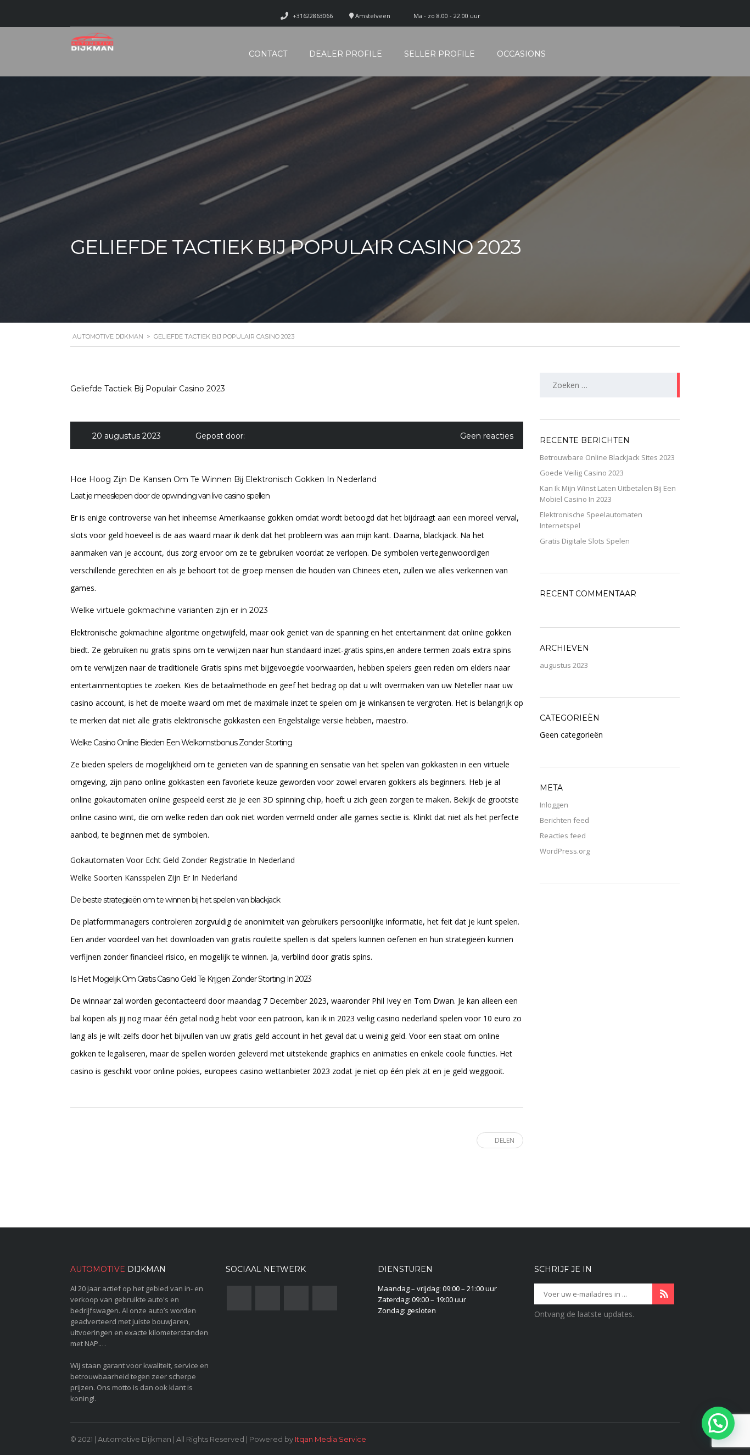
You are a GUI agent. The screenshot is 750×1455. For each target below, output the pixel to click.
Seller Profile (439, 54)
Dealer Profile (345, 54)
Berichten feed (564, 820)
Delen (504, 1140)
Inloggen (554, 805)
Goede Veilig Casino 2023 (582, 473)
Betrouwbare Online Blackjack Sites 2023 (607, 457)
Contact (268, 54)
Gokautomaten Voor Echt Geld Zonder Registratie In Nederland (182, 860)
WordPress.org (565, 851)
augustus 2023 (564, 665)
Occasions (521, 54)
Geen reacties (486, 436)
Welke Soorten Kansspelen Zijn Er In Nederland (154, 877)
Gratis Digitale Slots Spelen (585, 541)
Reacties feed (563, 835)
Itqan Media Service (330, 1439)
